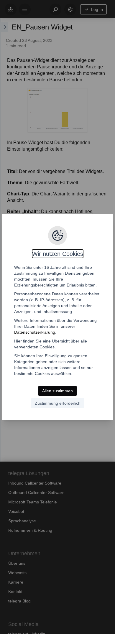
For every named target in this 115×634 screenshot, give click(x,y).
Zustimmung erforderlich (57, 403)
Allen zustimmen (57, 390)
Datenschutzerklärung (34, 332)
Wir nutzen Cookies (57, 254)
